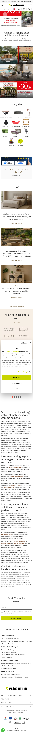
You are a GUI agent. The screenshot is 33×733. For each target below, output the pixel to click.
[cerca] (2, 5)
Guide (16, 211)
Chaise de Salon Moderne (9, 666)
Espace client (6, 703)
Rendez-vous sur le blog (16, 306)
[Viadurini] (16, 5)
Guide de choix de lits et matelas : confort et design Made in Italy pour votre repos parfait (16, 216)
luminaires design (9, 487)
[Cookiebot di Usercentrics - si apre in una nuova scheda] (19, 343)
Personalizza (15, 383)
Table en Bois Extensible (9, 641)
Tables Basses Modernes (8, 652)
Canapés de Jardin (7, 677)
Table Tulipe (21, 654)
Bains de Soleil (5, 674)
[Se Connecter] (19, 9)
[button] (4, 13)
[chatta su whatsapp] (3, 730)
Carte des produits (10, 710)
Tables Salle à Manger (9, 647)
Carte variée (20, 712)
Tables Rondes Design (7, 650)
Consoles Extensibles (8, 644)
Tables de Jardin (7, 657)
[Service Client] (8, 9)
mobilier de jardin (6, 534)
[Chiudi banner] (30, 342)
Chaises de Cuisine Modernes (22, 663)
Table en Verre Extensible (24, 641)
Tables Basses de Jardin (21, 677)
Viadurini (5, 699)
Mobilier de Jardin (8, 671)
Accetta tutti (16, 377)
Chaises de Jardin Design (9, 668)
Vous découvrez (16, 223)
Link (13, 613)
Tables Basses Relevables (9, 654)
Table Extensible (7, 636)
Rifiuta (17, 388)
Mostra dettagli (23, 371)
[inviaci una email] (3, 9)
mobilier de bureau (19, 543)
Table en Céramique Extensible (10, 638)
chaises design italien (16, 476)
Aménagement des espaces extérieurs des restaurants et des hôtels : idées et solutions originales (16, 253)
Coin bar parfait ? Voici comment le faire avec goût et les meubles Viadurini (16, 291)
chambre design (6, 543)
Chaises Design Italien (9, 660)
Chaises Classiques (7, 663)
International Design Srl (11, 695)
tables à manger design (15, 467)
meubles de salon (15, 485)
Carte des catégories (21, 710)
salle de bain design (19, 541)
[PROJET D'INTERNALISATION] (13, 718)
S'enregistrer (17, 618)
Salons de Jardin (15, 674)
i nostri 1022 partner (12, 351)
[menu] (31, 5)
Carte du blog (12, 712)
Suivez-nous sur (7, 706)
